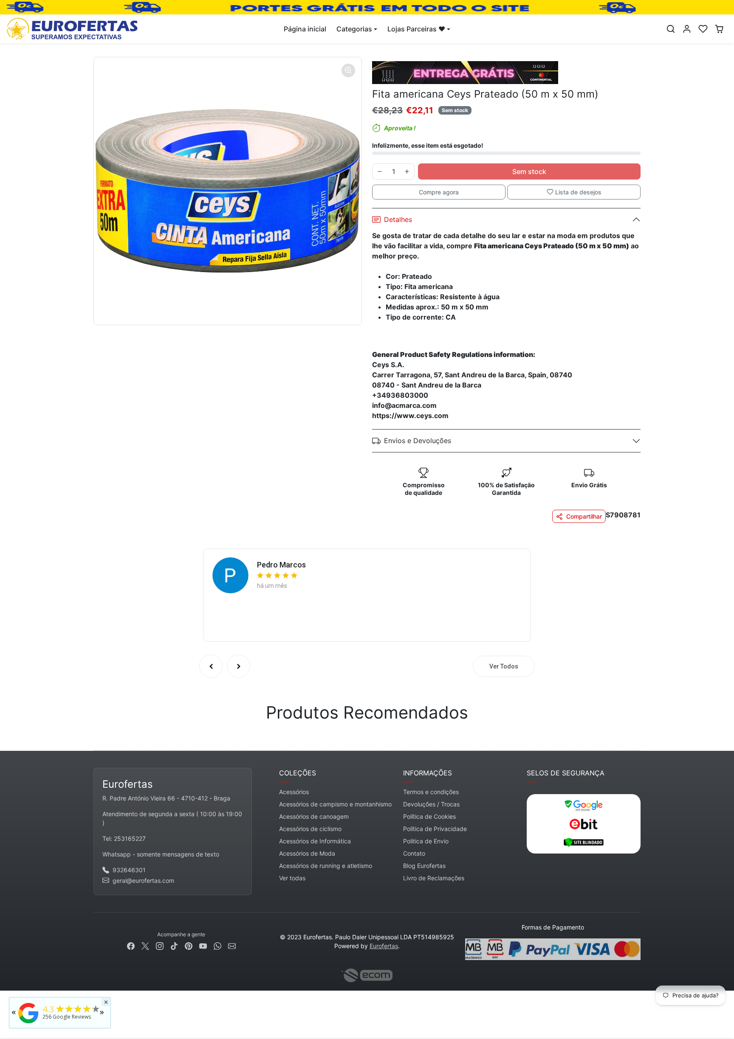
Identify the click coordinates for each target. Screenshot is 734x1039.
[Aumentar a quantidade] (407, 171)
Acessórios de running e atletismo (325, 865)
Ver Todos (503, 666)
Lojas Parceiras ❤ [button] (416, 29)
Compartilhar (584, 516)
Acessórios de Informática (315, 841)
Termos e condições (431, 791)
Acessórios (294, 791)
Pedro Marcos (281, 564)
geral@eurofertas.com (143, 880)
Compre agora (439, 192)
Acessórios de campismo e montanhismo (335, 804)
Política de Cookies (429, 816)
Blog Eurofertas (424, 865)
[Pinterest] (188, 945)
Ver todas (292, 878)
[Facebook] (131, 945)
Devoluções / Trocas (431, 804)
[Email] (232, 945)
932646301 (129, 869)
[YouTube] (203, 945)
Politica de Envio (426, 841)
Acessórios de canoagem (314, 816)
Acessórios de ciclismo (310, 828)
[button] (671, 28)
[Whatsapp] (217, 945)
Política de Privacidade (435, 828)
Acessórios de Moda (307, 853)
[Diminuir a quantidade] (379, 171)
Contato (414, 853)
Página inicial (305, 29)
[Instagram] (159, 945)
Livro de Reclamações (433, 878)
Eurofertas (384, 945)
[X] (145, 945)
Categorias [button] (354, 29)
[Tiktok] (174, 945)
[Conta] (687, 28)
